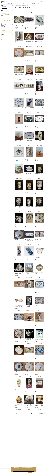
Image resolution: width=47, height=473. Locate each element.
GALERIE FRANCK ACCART (39, 112)
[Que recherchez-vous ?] (31, 1)
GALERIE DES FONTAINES (39, 145)
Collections (29, 3)
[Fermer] (6, 8)
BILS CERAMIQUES (39, 277)
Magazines (38, 3)
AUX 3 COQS (19, 277)
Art (11, 3)
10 (41, 12)
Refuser (23, 471)
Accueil (15, 5)
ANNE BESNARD (19, 112)
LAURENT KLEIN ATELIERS (29, 112)
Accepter (17, 471)
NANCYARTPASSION (40, 343)
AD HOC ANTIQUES (19, 145)
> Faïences (22, 5)
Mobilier (9, 3)
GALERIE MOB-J (29, 178)
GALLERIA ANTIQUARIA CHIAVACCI (19, 409)
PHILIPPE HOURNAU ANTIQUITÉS (39, 79)
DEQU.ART (29, 409)
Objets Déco (24, 3)
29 (44, 12)
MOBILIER (7, 14)
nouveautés (38, 1)
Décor (20, 3)
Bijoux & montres (16, 3)
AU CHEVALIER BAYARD (29, 79)
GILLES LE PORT (19, 244)
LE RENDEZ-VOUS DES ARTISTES (29, 46)
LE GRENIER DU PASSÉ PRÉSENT (29, 277)
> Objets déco (19, 5)
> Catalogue (17, 5)
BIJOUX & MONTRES (7, 20)
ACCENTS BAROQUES (29, 343)
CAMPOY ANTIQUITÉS (19, 46)
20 (42, 12)
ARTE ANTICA (39, 178)
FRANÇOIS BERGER (19, 310)
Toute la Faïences (7, 30)
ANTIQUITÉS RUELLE (19, 79)
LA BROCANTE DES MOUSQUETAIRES (19, 178)
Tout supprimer (11, 7)
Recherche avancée (4, 6)
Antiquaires (33, 3)
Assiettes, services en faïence (7, 31)
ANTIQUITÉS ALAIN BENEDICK (39, 46)
